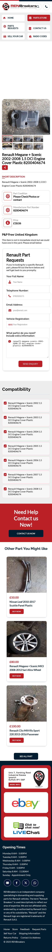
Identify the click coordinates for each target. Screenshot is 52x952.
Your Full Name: (15, 276)
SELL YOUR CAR (15, 36)
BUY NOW (16, 611)
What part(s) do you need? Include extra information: (21, 334)
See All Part (26, 756)
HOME (11, 18)
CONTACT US (39, 28)
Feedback (25, 929)
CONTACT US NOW (26, 533)
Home (7, 929)
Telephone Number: (17, 290)
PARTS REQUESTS (13, 27)
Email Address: (14, 304)
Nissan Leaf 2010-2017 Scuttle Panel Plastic (22, 603)
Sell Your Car (10, 933)
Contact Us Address (31, 937)
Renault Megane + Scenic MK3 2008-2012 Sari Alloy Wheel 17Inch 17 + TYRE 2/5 (27, 668)
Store (15, 929)
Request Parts (39, 929)
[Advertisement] (26, 69)
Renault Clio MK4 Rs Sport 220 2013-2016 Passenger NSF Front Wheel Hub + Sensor (25, 732)
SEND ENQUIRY (30, 364)
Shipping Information (29, 933)
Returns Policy (11, 937)
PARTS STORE (40, 18)
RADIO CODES (40, 36)
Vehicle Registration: (17, 319)
